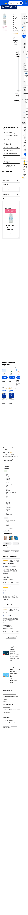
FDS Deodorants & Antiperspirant (10, 696)
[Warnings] (18, 199)
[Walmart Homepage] (6, 3)
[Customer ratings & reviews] (18, 448)
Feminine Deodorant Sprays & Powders (11, 709)
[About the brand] (16, 203)
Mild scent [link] (8, 509)
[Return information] (23, 33)
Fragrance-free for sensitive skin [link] (13, 472)
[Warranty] (16, 189)
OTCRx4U (26, 142)
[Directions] (18, 184)
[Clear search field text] (19, 3)
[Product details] (18, 176)
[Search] (21, 3)
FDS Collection (6, 701)
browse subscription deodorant (10, 722)
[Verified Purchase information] (14, 560)
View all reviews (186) (11, 637)
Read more (5, 573)
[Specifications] (18, 180)
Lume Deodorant (7, 712)
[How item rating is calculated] (17, 456)
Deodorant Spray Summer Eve (9, 694)
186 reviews (11, 454)
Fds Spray (5, 699)
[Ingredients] (18, 194)
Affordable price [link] (9, 500)
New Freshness (6, 707)
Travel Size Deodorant (8, 720)
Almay (14, 14)
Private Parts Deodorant (8, 704)
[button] (16, 54)
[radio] (15, 42)
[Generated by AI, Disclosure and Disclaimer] (8, 530)
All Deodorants (6, 717)
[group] (19, 33)
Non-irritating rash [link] (10, 484)
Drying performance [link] (10, 520)
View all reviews (8, 460)
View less (11, 528)
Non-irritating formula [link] (11, 492)
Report (17, 582)
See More (10, 233)
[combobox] (15, 3)
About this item (7, 171)
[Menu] (2, 3)
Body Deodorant (6, 715)
